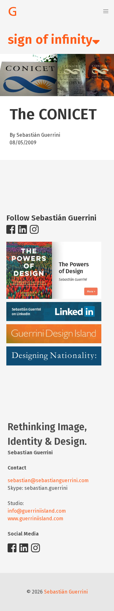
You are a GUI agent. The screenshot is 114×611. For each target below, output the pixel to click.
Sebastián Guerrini (66, 592)
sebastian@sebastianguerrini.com (48, 480)
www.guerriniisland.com (35, 519)
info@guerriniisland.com (37, 511)
